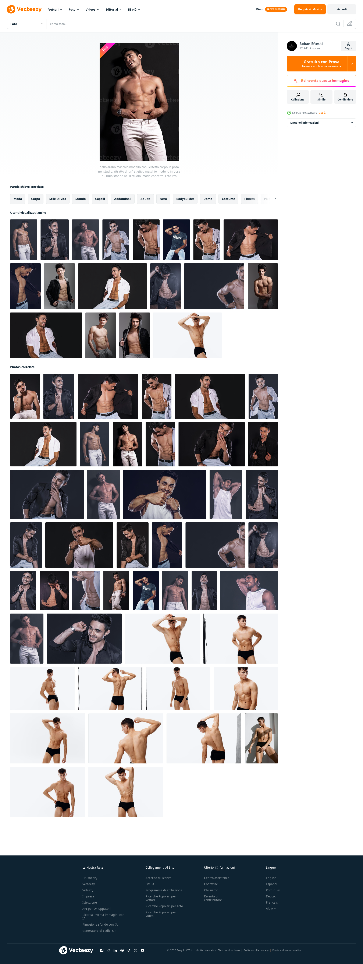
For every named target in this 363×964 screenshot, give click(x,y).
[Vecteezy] (24, 9)
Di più (132, 9)
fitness (249, 199)
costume (228, 199)
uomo (208, 199)
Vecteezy (88, 884)
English (271, 878)
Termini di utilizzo (229, 950)
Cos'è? (322, 112)
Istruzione (89, 902)
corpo (35, 199)
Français (272, 902)
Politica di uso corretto (286, 950)
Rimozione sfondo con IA (100, 924)
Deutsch (272, 896)
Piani (259, 9)
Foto (72, 9)
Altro (269, 908)
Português (273, 890)
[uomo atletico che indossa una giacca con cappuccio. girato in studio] (59, 286)
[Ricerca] (338, 23)
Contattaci (211, 884)
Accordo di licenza (158, 878)
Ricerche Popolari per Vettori (161, 898)
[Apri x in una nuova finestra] (135, 950)
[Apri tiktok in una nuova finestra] (129, 950)
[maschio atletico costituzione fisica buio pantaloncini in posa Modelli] (47, 738)
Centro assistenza (216, 878)
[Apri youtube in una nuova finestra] (142, 950)
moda (18, 199)
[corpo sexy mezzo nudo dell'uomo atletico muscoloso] (263, 286)
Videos (90, 9)
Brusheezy (89, 878)
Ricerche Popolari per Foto (164, 906)
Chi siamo (211, 890)
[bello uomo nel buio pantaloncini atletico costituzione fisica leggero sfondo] (178, 688)
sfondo (80, 199)
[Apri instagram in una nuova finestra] (108, 950)
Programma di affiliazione (164, 890)
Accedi (342, 9)
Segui (348, 48)
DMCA (150, 884)
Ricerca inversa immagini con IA (103, 916)
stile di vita (57, 199)
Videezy (87, 890)
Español (271, 884)
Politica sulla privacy (256, 950)
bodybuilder (185, 199)
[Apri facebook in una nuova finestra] (101, 950)
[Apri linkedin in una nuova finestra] (115, 950)
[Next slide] (271, 199)
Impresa (88, 896)
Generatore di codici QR (99, 931)
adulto (145, 199)
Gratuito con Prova (321, 63)
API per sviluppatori (96, 909)
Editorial (112, 9)
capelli (100, 199)
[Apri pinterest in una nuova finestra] (122, 950)
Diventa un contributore (213, 898)
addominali (122, 199)
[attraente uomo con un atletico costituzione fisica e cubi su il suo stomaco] (246, 688)
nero (163, 199)
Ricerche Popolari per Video (161, 914)
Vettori (53, 9)
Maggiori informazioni (304, 122)
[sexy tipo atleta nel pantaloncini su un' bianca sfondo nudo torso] (47, 792)
